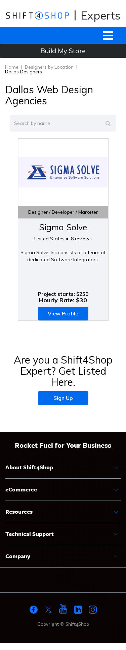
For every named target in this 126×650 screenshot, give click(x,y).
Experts (100, 15)
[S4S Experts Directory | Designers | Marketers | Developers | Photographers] (37, 15)
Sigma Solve (63, 227)
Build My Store (63, 50)
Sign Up (63, 398)
